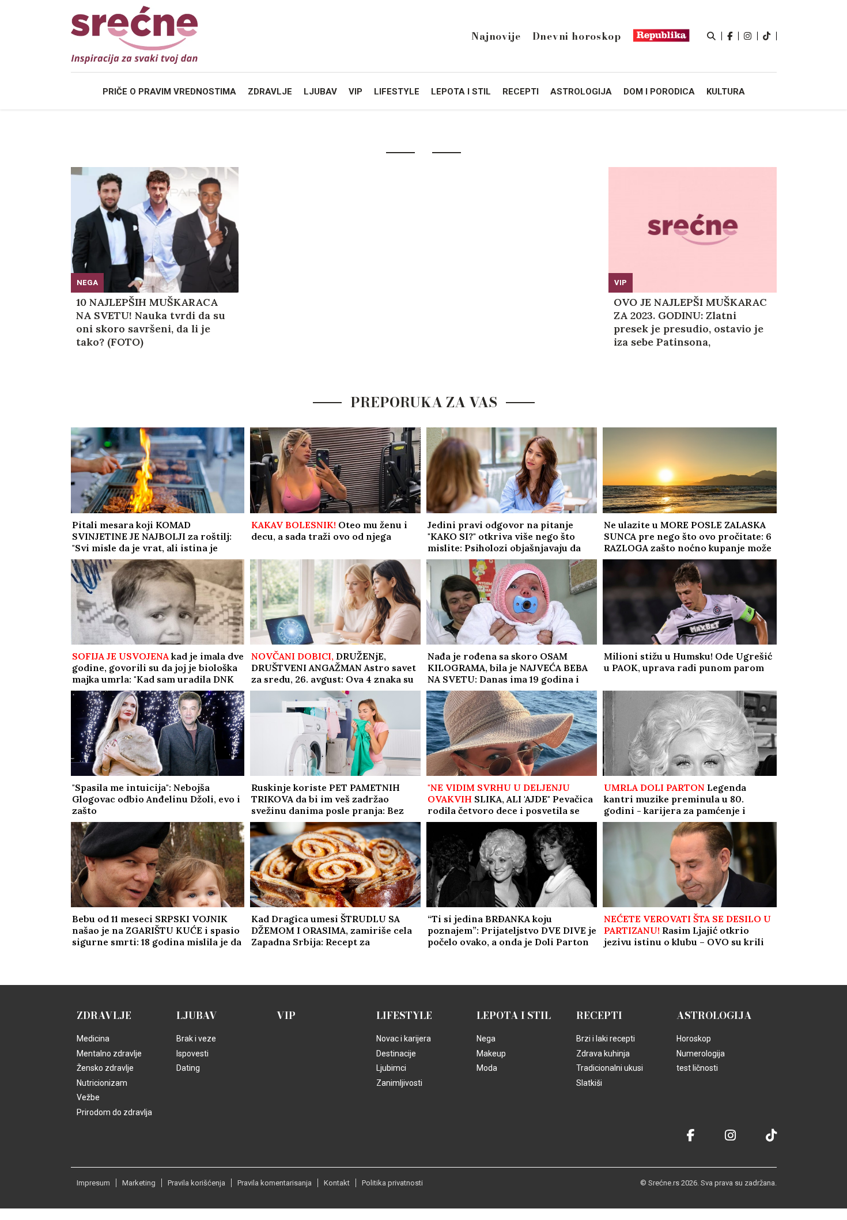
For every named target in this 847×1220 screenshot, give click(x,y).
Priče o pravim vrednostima (169, 91)
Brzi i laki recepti (605, 1038)
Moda (487, 1068)
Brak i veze (196, 1038)
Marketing (139, 1183)
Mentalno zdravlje (109, 1053)
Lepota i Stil (514, 1015)
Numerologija (700, 1053)
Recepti (599, 1015)
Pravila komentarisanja (274, 1183)
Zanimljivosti (399, 1083)
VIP (620, 282)
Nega (87, 282)
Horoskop (693, 1038)
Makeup (491, 1053)
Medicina (93, 1038)
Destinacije (396, 1053)
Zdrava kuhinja (603, 1053)
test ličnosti (697, 1068)
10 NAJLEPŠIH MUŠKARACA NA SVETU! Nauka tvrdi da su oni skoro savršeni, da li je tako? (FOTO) (150, 321)
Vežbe (88, 1097)
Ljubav (196, 1015)
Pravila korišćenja (196, 1183)
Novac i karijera (403, 1038)
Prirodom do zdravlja (114, 1112)
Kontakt (337, 1183)
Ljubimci (391, 1068)
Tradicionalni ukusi (609, 1068)
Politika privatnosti (392, 1183)
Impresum (93, 1183)
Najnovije (495, 36)
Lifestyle (404, 1015)
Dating (188, 1068)
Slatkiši (589, 1083)
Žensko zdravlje (105, 1068)
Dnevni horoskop (576, 36)
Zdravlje (104, 1015)
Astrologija (714, 1015)
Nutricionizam (102, 1083)
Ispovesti (192, 1053)
